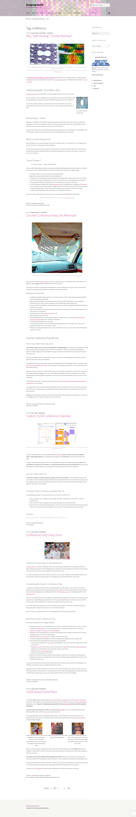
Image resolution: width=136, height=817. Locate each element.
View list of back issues (97, 74)
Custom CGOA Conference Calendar (48, 416)
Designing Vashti (34, 4)
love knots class (30, 594)
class (30, 205)
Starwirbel (46, 651)
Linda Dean (33, 634)
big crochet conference (80, 700)
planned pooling (56, 184)
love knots (52, 67)
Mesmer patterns (37, 647)
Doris (39, 363)
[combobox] (101, 46)
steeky (65, 647)
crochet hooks (45, 636)
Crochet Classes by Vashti (37, 203)
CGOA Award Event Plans (41, 692)
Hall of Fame (65, 704)
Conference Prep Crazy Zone (44, 535)
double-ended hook (81, 647)
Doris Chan (61, 710)
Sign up (93, 67)
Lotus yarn (47, 313)
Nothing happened (31, 94)
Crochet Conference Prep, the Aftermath (51, 215)
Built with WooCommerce (42, 808)
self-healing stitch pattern (37, 67)
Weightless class (63, 592)
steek (48, 205)
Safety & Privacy (97, 80)
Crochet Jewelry (39, 777)
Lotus (37, 626)
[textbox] (101, 46)
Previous (46, 788)
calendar (58, 454)
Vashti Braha (42, 33)
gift (50, 777)
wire (58, 777)
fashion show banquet (81, 702)
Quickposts (47, 775)
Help (68, 13)
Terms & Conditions (98, 83)
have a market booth (64, 700)
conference (34, 205)
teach (54, 700)
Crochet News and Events (38, 404)
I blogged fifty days (44, 281)
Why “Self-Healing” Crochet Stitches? (49, 36)
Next (68, 788)
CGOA (30, 405)
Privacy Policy (30, 808)
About (33, 13)
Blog (41, 13)
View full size (58, 71)
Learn (49, 13)
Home (27, 13)
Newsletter (59, 13)
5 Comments (50, 33)
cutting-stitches (42, 205)
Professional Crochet (50, 404)
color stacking (83, 184)
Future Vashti (31, 566)
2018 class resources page (69, 197)
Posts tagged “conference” (38, 18)
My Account (77, 13)
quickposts (54, 777)
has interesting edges (60, 80)
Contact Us (96, 88)
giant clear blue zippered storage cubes (36, 365)
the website (42, 628)
